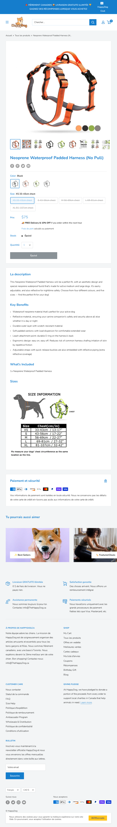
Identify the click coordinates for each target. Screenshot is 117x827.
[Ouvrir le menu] (7, 22)
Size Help (10, 703)
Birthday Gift (69, 670)
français (10, 790)
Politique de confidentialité (19, 726)
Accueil (9, 35)
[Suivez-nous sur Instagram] (19, 802)
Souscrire (15, 775)
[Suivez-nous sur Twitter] (13, 802)
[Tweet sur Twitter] (23, 166)
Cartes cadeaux (71, 651)
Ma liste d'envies (71, 656)
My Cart (67, 633)
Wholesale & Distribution (18, 721)
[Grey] (46, 183)
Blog (65, 674)
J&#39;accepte (97, 818)
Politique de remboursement (20, 712)
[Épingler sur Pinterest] (18, 166)
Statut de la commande (17, 694)
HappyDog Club (102, 9)
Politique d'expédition (16, 708)
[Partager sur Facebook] (12, 166)
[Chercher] (92, 22)
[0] (109, 22)
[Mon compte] (103, 22)
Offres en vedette (71, 642)
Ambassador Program (17, 717)
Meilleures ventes (72, 647)
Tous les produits (22, 35)
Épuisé (33, 255)
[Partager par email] (28, 166)
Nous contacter (13, 689)
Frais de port (27, 228)
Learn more (86, 702)
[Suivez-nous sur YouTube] (24, 802)
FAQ (8, 698)
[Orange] (25, 183)
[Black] (14, 183)
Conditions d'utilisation (17, 731)
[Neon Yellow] (36, 183)
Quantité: (15, 244)
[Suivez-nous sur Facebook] (8, 802)
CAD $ (26, 790)
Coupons (67, 660)
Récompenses (70, 665)
